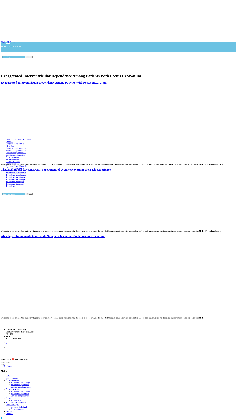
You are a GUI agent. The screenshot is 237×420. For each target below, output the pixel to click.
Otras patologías (12, 405)
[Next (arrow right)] (4, 364)
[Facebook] (6, 343)
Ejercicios (10, 411)
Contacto (9, 414)
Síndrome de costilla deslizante (18, 402)
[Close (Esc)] (2, 362)
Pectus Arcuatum (17, 409)
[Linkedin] (6, 345)
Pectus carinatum (12, 380)
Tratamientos (16, 400)
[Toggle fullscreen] (7, 362)
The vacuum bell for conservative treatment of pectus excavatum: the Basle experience (56, 169)
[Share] (4, 362)
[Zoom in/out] (9, 362)
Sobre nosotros (12, 53)
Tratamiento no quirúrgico (21, 382)
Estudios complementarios (21, 387)
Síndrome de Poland (19, 407)
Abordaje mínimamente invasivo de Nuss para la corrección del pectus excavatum (53, 236)
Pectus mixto (11, 85)
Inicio (8, 43)
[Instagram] (6, 347)
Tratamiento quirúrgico (20, 79)
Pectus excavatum (13, 389)
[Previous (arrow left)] (2, 364)
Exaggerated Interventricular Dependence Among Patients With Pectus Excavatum (54, 82)
